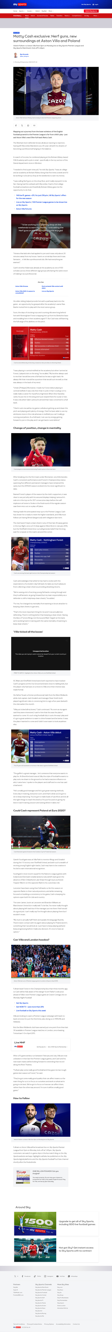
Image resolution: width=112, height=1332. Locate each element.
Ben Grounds (24, 54)
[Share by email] (34, 125)
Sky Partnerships (62, 1300)
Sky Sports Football (41, 1292)
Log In (96, 4)
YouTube (62, 1276)
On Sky (86, 15)
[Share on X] (22, 125)
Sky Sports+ (38, 1310)
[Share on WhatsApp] (28, 125)
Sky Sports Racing (40, 1313)
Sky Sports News (40, 1308)
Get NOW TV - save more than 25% (30, 1007)
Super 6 (15, 1289)
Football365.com (18, 1295)
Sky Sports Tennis (40, 1303)
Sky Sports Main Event (41, 1287)
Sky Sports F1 (39, 1300)
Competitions (76, 15)
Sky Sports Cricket (40, 1295)
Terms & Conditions (19, 1324)
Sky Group (60, 1295)
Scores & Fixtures (42, 15)
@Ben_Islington (24, 56)
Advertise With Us (62, 1308)
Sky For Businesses (62, 1297)
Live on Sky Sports (23, 202)
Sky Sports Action (40, 1305)
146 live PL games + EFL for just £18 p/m (32, 195)
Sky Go (59, 1292)
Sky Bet (44, 11)
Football (17, 15)
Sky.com (59, 1287)
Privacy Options (49, 1324)
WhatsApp (74, 1276)
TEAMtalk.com (17, 1292)
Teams (66, 15)
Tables (52, 15)
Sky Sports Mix (39, 1316)
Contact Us (76, 1324)
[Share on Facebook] (16, 125)
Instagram (50, 1276)
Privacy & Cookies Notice (34, 1324)
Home (15, 11)
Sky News (60, 1289)
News (27, 15)
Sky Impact (60, 1303)
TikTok (39, 1276)
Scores (29, 11)
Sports (21, 11)
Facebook (28, 1276)
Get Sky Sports (86, 4)
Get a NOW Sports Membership (57, 1046)
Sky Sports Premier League (43, 1289)
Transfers (59, 15)
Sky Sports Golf (40, 1297)
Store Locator (61, 1305)
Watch (37, 11)
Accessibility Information (63, 1324)
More (50, 11)
